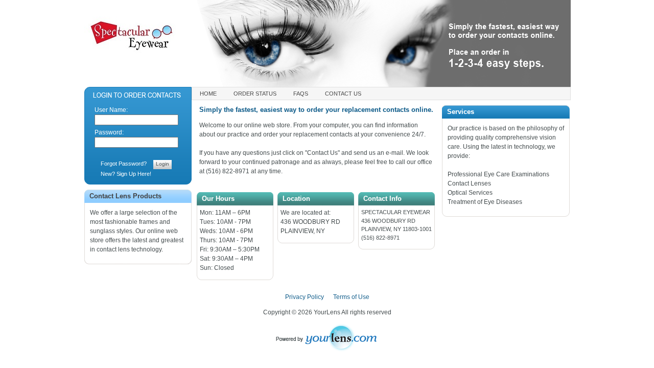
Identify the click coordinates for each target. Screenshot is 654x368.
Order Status (254, 93)
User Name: (111, 109)
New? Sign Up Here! (126, 174)
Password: (109, 132)
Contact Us (343, 93)
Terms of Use (351, 297)
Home (208, 93)
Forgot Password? (124, 163)
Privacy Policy (304, 297)
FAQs (300, 93)
